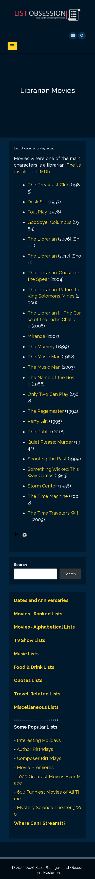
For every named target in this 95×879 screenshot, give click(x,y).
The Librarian (42, 239)
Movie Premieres (35, 767)
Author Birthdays (35, 749)
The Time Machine (48, 496)
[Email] (73, 35)
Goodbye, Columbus (49, 222)
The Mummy (41, 346)
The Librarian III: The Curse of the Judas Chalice (54, 319)
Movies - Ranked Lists (38, 613)
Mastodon (51, 873)
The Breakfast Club (49, 184)
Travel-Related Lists (37, 693)
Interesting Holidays (39, 740)
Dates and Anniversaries (41, 600)
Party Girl (38, 421)
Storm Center (42, 486)
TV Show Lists (29, 640)
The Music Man (44, 356)
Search (20, 565)
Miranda (36, 336)
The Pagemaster (46, 411)
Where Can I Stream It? (40, 823)
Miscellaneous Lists (36, 707)
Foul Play (37, 211)
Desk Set (37, 201)
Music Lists (26, 653)
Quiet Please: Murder (50, 442)
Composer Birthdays (39, 758)
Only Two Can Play (48, 394)
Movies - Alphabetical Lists (44, 627)
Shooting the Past (47, 458)
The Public (39, 431)
